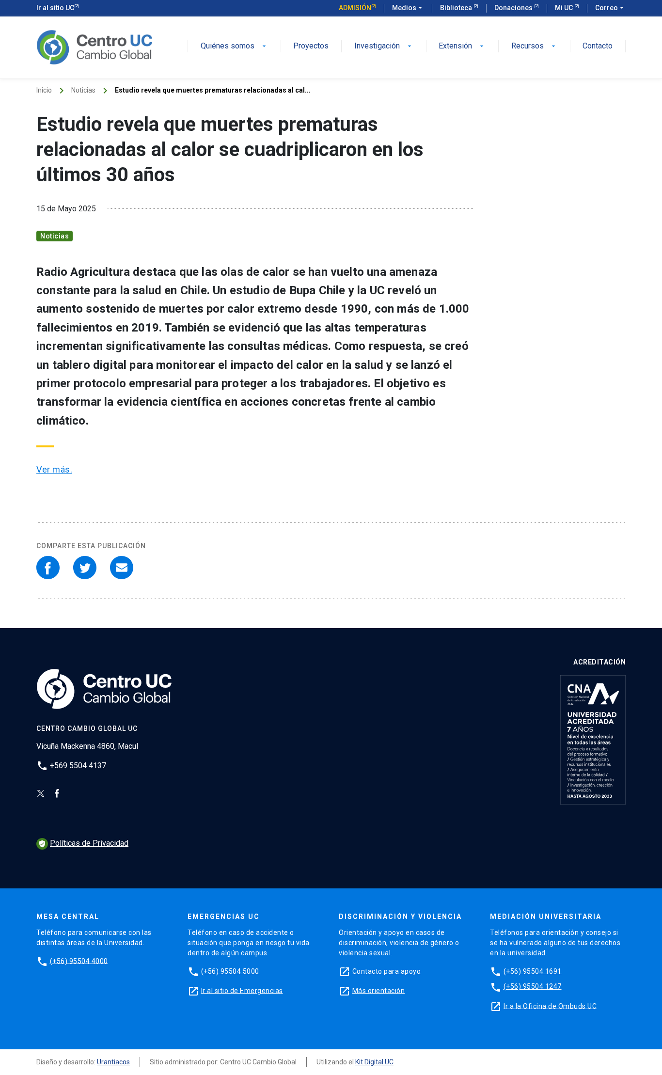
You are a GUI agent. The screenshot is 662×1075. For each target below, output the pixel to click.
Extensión (462, 46)
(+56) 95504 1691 (533, 971)
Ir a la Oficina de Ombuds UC (550, 1006)
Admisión (355, 8)
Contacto (598, 46)
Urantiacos (113, 1062)
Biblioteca (456, 8)
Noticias (83, 90)
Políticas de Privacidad (83, 843)
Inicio (44, 90)
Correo (610, 8)
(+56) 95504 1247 (533, 986)
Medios (408, 8)
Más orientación (378, 990)
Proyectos (311, 46)
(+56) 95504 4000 (79, 960)
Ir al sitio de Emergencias (242, 990)
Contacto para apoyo (386, 971)
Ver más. (54, 469)
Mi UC (564, 8)
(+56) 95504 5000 (230, 971)
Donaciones (514, 8)
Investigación (383, 46)
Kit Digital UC (374, 1062)
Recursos (534, 46)
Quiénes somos (234, 46)
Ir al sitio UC (55, 8)
